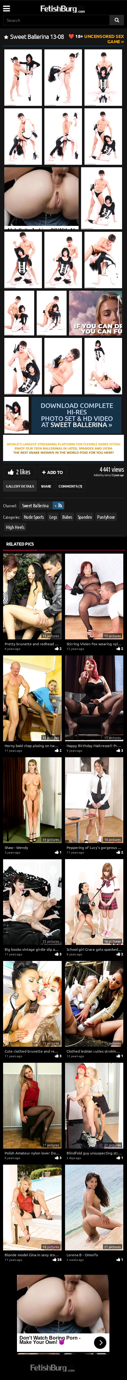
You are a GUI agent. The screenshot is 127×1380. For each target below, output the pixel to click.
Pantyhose (106, 517)
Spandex (85, 517)
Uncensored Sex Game (99, 38)
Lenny (108, 474)
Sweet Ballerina (35, 505)
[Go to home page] (74, 8)
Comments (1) (70, 486)
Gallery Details (20, 486)
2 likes (23, 472)
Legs (53, 517)
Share (46, 486)
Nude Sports (34, 517)
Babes (67, 517)
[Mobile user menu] (6, 6)
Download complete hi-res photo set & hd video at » (77, 415)
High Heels (15, 527)
